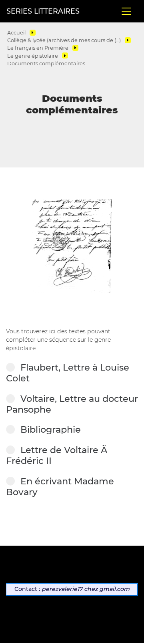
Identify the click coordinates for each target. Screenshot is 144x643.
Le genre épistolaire (32, 56)
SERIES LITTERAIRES (43, 11)
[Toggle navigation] (126, 11)
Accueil (16, 33)
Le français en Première (37, 48)
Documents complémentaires (46, 63)
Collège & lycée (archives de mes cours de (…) (64, 40)
